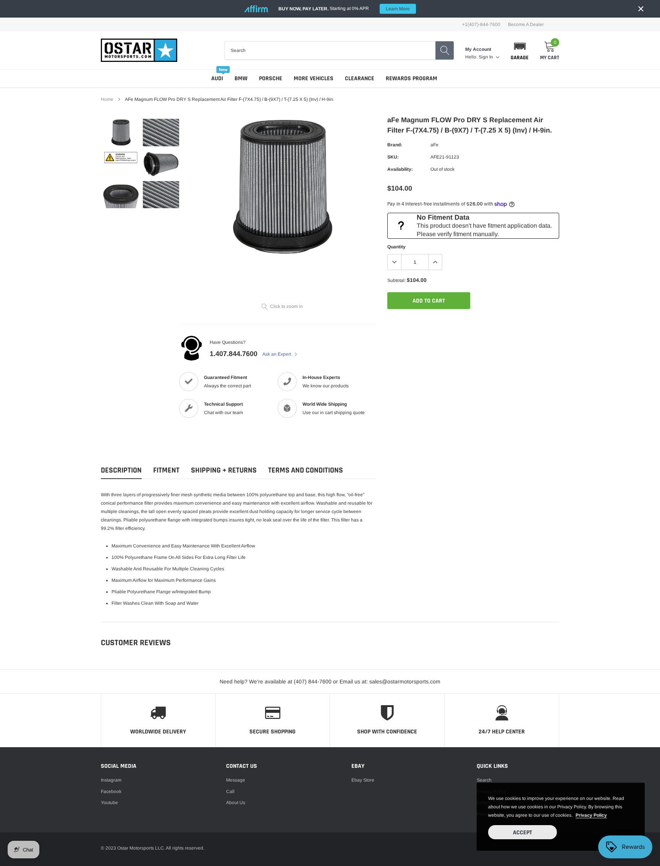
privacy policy (591, 815)
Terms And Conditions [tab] (305, 470)
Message (235, 780)
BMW (241, 78)
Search (484, 780)
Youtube (109, 802)
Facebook (111, 791)
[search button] (444, 50)
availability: (400, 169)
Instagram (111, 780)
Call (230, 791)
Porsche (270, 78)
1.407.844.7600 (233, 354)
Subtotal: (396, 280)
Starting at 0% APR (344, 8)
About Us (235, 802)
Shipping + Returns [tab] (224, 470)
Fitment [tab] (166, 470)
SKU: (393, 157)
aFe (434, 144)
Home (107, 99)
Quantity (396, 246)
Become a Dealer (526, 24)
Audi (217, 78)
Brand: (394, 144)
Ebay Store (362, 780)
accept (522, 833)
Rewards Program (411, 78)
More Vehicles (313, 78)
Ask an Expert (277, 354)
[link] (121, 132)
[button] (520, 50)
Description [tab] (121, 470)
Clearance (359, 78)
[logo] (139, 50)
